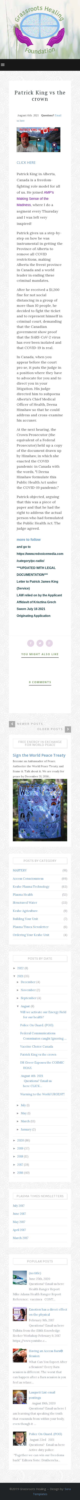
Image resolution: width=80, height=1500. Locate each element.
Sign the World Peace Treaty (39, 755)
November (29, 990)
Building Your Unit (25, 919)
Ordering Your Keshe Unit (31, 935)
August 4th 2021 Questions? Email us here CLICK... (36, 1081)
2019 (20, 1148)
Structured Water (25, 902)
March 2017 (20, 1238)
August (26, 1006)
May (24, 1113)
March (25, 1121)
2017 (20, 1164)
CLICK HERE (26, 162)
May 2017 (19, 1222)
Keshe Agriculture (25, 911)
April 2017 (19, 1230)
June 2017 (19, 1214)
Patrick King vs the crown (38, 1054)
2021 (20, 976)
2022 (20, 968)
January (26, 1129)
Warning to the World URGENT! (42, 1094)
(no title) (35, 1273)
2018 (20, 1156)
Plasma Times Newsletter (31, 927)
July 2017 (18, 1206)
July (24, 1105)
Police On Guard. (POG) (36, 1025)
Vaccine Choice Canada (36, 1046)
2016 (20, 1172)
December (28, 982)
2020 (21, 1140)
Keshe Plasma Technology (31, 886)
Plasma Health (23, 894)
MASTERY (20, 870)
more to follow (29, 540)
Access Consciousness (28, 878)
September (29, 998)
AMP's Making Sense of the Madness (35, 198)
